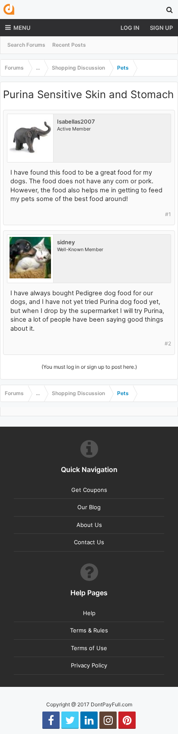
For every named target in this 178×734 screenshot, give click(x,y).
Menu (22, 27)
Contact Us (89, 542)
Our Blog (89, 507)
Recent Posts (69, 44)
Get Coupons (89, 489)
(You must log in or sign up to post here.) (89, 367)
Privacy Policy (89, 665)
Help (89, 613)
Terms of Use (89, 648)
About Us (89, 524)
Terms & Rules (89, 630)
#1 (168, 214)
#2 (168, 343)
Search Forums (26, 44)
